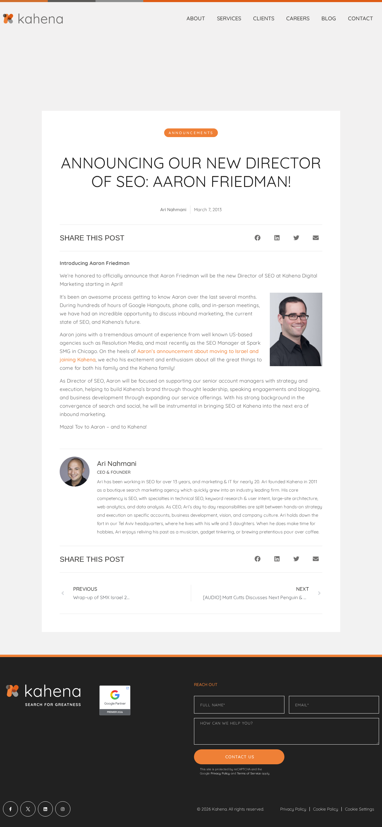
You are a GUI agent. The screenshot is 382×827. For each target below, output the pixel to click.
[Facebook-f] (10, 808)
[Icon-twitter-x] (27, 808)
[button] (257, 237)
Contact (360, 18)
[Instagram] (62, 808)
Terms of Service (249, 773)
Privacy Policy (220, 773)
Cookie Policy (325, 809)
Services (229, 18)
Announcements (191, 133)
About (196, 18)
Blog (328, 18)
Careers (297, 18)
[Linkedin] (45, 808)
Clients (263, 18)
